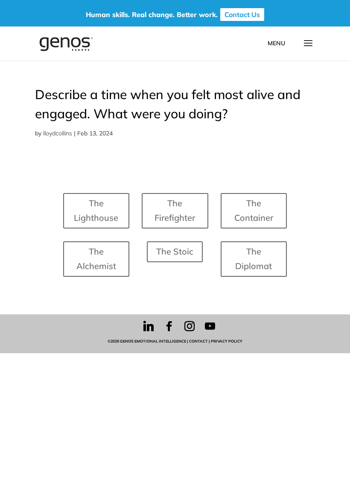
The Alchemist (96, 258)
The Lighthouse (96, 210)
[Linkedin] (148, 326)
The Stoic (174, 251)
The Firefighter (175, 210)
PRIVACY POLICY (226, 341)
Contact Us (242, 14)
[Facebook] (169, 326)
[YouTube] (210, 326)
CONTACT (198, 341)
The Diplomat (253, 258)
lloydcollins (57, 133)
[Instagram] (189, 326)
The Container (253, 210)
